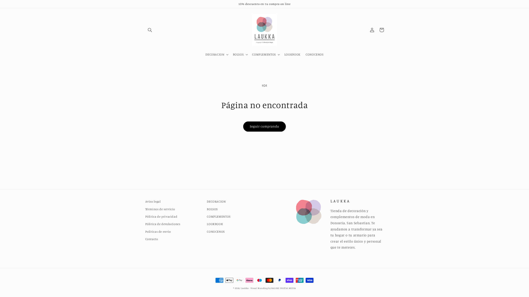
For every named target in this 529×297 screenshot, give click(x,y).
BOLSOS (212, 209)
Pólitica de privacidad (161, 216)
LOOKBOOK (215, 224)
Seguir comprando (264, 126)
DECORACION (216, 201)
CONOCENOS (216, 231)
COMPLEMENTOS (219, 216)
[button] (150, 30)
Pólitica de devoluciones (162, 224)
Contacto (151, 239)
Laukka (245, 288)
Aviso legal (153, 201)
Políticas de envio (158, 231)
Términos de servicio (160, 209)
